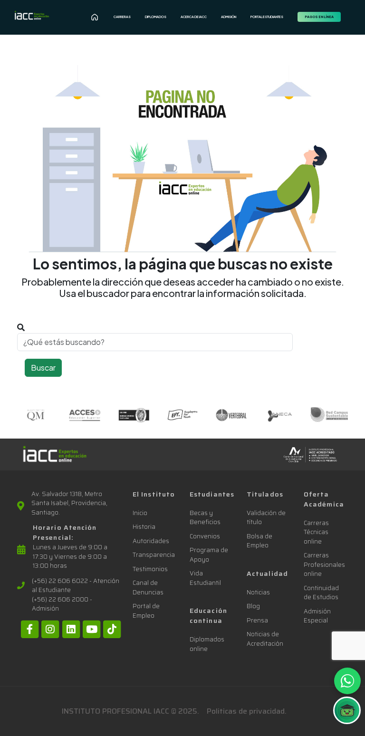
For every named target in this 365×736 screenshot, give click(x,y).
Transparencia (154, 555)
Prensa (257, 620)
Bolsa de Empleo (259, 541)
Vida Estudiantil (205, 578)
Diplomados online (207, 644)
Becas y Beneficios (205, 517)
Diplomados (155, 17)
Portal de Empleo (146, 611)
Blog (253, 606)
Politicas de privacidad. (247, 711)
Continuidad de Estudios (321, 592)
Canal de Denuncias (148, 587)
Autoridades (151, 541)
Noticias (258, 592)
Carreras (122, 17)
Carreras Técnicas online (316, 532)
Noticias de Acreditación (265, 639)
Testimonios (150, 569)
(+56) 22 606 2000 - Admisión (62, 604)
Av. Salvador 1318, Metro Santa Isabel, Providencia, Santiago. (69, 503)
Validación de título (266, 517)
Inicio (140, 513)
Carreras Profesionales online (324, 564)
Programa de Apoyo (209, 554)
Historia (144, 527)
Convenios (205, 536)
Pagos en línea (319, 17)
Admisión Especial (317, 616)
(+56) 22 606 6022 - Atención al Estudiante (75, 585)
